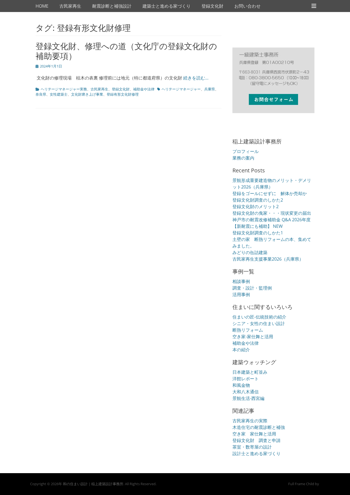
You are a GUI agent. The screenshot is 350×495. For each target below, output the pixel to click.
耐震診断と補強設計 (112, 6)
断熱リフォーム (247, 330)
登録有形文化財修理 (123, 94)
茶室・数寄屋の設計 (252, 447)
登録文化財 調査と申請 (256, 440)
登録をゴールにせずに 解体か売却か (269, 193)
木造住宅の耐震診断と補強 (258, 427)
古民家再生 (70, 6)
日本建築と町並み (249, 372)
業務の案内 (243, 158)
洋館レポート (245, 379)
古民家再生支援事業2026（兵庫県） (268, 259)
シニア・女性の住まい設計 (258, 323)
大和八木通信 (245, 392)
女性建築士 (59, 94)
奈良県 (41, 94)
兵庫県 (209, 89)
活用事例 (241, 294)
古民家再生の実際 (249, 421)
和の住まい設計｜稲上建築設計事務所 (93, 483)
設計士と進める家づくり (256, 453)
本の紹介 (241, 350)
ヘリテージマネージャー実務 (64, 89)
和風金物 (241, 385)
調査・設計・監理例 (252, 288)
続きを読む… (196, 78)
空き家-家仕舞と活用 (252, 337)
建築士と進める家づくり (166, 6)
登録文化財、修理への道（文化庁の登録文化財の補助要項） (126, 50)
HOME (42, 6)
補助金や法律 (143, 89)
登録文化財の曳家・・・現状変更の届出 (271, 213)
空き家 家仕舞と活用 (254, 434)
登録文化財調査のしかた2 (257, 200)
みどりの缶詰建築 (249, 252)
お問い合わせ (247, 6)
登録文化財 (212, 6)
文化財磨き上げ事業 (87, 94)
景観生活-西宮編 (248, 398)
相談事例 (241, 281)
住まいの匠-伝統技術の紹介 (259, 317)
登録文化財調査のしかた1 (257, 233)
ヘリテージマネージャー (181, 89)
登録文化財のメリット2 (255, 207)
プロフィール (245, 151)
